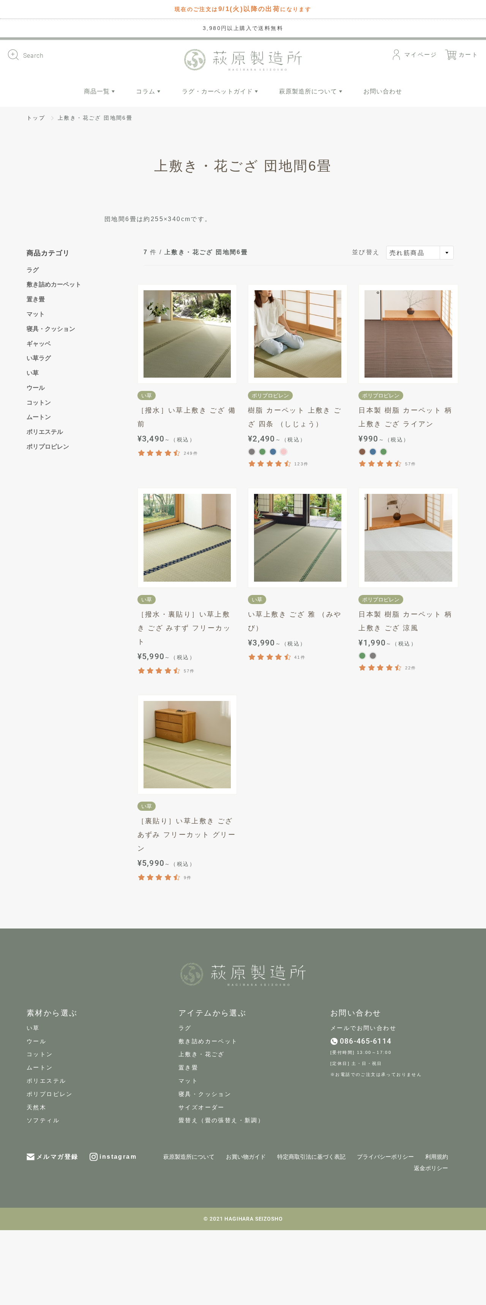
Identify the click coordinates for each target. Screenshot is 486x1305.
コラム (146, 91)
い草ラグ (39, 358)
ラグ (33, 270)
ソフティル (43, 1120)
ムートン (39, 417)
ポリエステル (45, 432)
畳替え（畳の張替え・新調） (221, 1120)
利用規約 (436, 1157)
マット (36, 314)
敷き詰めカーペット (54, 284)
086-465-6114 (365, 1041)
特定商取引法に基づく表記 (311, 1157)
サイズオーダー (201, 1107)
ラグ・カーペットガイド (218, 91)
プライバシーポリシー (385, 1157)
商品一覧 (98, 91)
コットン (39, 402)
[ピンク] (283, 452)
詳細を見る (187, 334)
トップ (36, 118)
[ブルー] (273, 452)
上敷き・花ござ (201, 1054)
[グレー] (252, 452)
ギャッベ (39, 343)
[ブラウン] (362, 452)
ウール (36, 387)
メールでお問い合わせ (363, 1028)
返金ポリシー (431, 1168)
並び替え (366, 252)
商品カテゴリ (48, 253)
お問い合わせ (382, 91)
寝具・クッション (51, 329)
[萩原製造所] (243, 59)
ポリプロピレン (48, 446)
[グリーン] (262, 452)
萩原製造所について (309, 91)
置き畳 (36, 299)
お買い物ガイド (246, 1157)
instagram (118, 1156)
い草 (33, 373)
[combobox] (420, 252)
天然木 (36, 1107)
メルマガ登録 (57, 1156)
